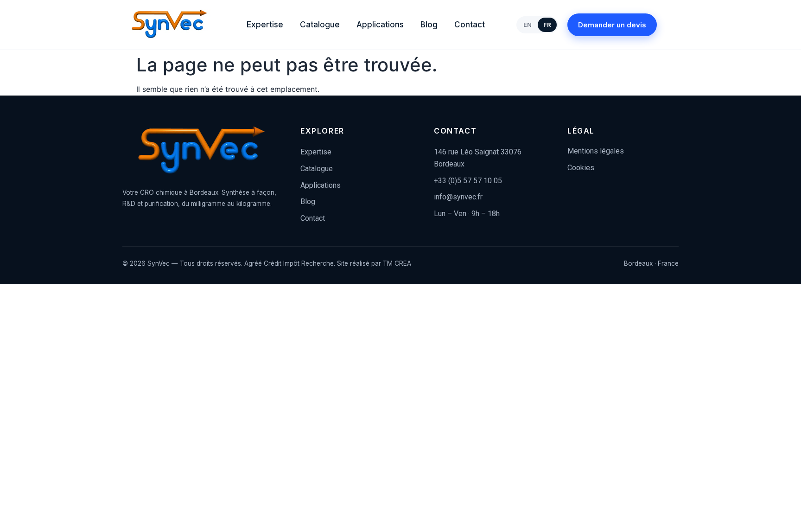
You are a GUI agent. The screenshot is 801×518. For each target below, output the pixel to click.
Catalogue (320, 24)
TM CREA (397, 263)
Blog (429, 24)
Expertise (265, 24)
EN (527, 24)
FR (547, 24)
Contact (469, 24)
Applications (380, 24)
